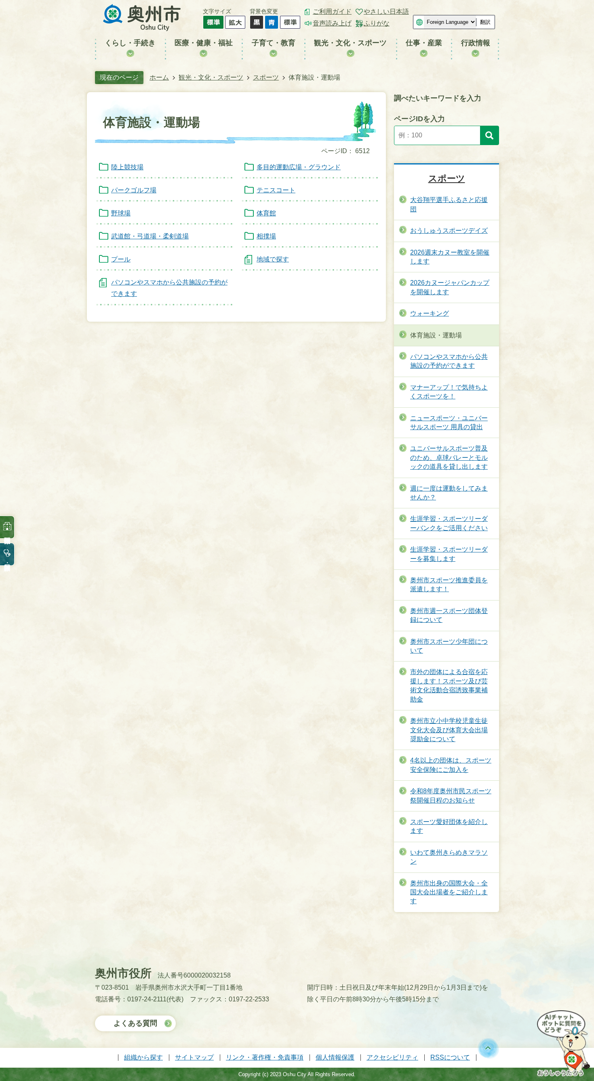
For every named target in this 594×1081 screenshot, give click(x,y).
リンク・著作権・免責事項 (264, 1057)
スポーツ (266, 77)
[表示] (489, 135)
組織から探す (143, 1057)
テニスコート (276, 190)
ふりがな (377, 23)
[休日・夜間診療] (7, 554)
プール (121, 259)
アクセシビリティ (392, 1057)
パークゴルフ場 (133, 190)
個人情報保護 (335, 1057)
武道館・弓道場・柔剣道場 (150, 236)
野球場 (121, 213)
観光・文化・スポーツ (211, 77)
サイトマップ (194, 1057)
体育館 (266, 213)
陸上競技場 (127, 167)
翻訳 (485, 22)
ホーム (159, 77)
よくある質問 (135, 1023)
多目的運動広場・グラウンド (299, 167)
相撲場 (266, 236)
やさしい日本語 (386, 11)
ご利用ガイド (332, 11)
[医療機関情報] (7, 527)
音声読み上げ (332, 23)
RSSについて (450, 1057)
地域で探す (273, 259)
